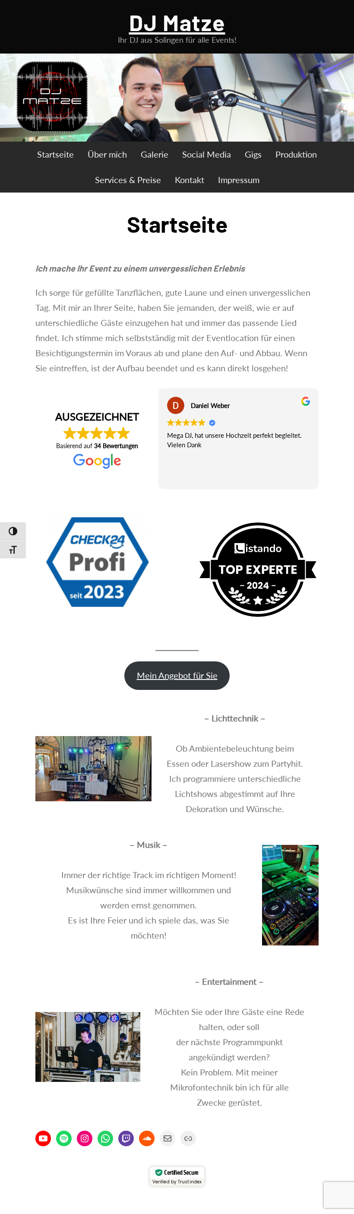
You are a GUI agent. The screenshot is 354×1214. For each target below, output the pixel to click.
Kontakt (189, 179)
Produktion (296, 154)
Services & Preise (128, 179)
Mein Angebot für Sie (177, 675)
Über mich (107, 154)
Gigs (253, 154)
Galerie (154, 154)
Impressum (238, 179)
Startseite (55, 154)
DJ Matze (177, 22)
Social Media (206, 154)
